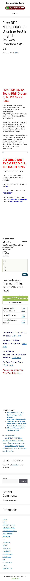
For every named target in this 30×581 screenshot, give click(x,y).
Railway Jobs (6, 557)
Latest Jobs (6, 542)
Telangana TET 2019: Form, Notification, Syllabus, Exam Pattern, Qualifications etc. (16, 424)
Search (4, 478)
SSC (3, 560)
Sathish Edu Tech (15, 3)
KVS (3, 539)
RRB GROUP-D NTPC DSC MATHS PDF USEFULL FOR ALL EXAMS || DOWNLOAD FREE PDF (13, 440)
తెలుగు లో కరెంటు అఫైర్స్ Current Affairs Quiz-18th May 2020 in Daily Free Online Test (14, 448)
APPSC (4, 519)
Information (6, 536)
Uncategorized (10, 435)
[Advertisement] (15, 72)
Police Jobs (6, 548)
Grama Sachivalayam (9, 531)
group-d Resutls (7, 534)
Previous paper (7, 554)
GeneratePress (15, 578)
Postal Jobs (6, 551)
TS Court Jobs (7, 562)
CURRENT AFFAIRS (8, 525)
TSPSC (4, 565)
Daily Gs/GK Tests (8, 528)
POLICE (5, 545)
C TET (4, 522)
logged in (14, 465)
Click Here (16, 336)
